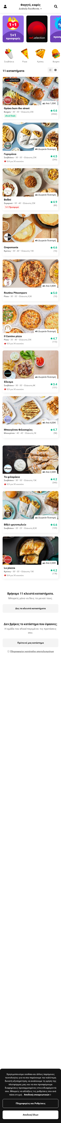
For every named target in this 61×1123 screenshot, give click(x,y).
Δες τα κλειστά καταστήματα (30, 608)
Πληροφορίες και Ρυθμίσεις (30, 1103)
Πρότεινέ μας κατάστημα (30, 642)
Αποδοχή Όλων (30, 1114)
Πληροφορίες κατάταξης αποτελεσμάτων (32, 651)
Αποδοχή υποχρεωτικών (36, 1094)
